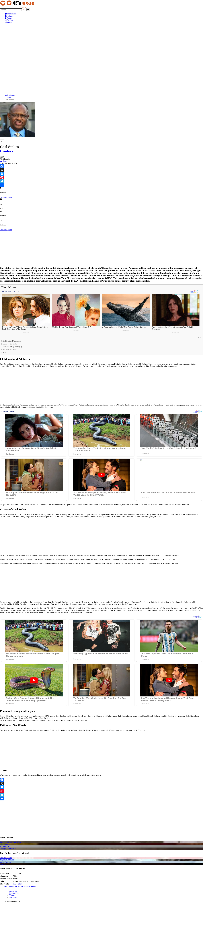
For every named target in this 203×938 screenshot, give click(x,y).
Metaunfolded (10, 95)
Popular (10, 18)
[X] (101, 170)
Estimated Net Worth (10, 349)
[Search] (28, 9)
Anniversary (11, 14)
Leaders (8, 97)
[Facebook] (101, 166)
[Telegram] (101, 181)
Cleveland (4, 197)
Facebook (13, 897)
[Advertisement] (101, 41)
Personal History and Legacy (12, 347)
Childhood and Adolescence (12, 341)
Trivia (5, 352)
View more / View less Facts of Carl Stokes (20, 886)
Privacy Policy (14, 893)
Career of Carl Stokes (10, 344)
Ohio (10, 197)
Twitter (12, 895)
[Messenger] (101, 174)
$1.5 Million (17, 884)
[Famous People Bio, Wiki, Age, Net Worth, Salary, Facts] (18, 5)
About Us (13, 891)
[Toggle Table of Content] (198, 338)
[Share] (101, 185)
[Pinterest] (101, 177)
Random (10, 22)
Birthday (9, 16)
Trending (10, 20)
